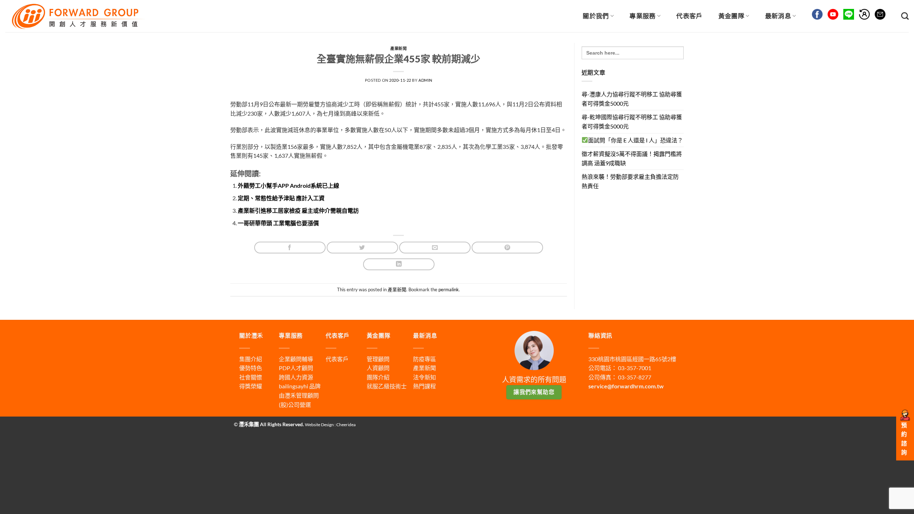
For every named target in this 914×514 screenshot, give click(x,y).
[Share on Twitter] (362, 247)
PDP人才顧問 (296, 367)
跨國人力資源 (296, 377)
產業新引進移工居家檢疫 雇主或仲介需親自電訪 (298, 210)
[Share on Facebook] (290, 247)
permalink (448, 289)
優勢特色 (250, 367)
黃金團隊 (731, 16)
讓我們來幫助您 (533, 392)
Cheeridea (346, 424)
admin (425, 80)
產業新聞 (398, 48)
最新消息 (778, 16)
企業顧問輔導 (296, 359)
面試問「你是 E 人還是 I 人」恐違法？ (635, 140)
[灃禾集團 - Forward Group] (77, 16)
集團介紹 (250, 359)
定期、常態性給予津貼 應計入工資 (281, 198)
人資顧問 (378, 367)
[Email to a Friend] (435, 247)
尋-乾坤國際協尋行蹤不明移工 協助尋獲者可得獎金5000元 (632, 122)
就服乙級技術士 (387, 386)
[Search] (905, 16)
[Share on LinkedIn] (399, 264)
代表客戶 (689, 16)
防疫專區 (424, 359)
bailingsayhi (293, 386)
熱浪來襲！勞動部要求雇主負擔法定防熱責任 (630, 181)
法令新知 (424, 377)
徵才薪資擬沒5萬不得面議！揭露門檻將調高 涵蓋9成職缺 (632, 158)
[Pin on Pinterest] (507, 247)
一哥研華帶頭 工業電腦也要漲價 (278, 223)
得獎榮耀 (250, 386)
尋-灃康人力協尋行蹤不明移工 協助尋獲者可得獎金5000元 (632, 99)
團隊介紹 (378, 377)
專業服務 (642, 16)
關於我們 (596, 16)
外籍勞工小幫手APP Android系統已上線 (288, 185)
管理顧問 (378, 359)
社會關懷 (250, 377)
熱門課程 (424, 386)
